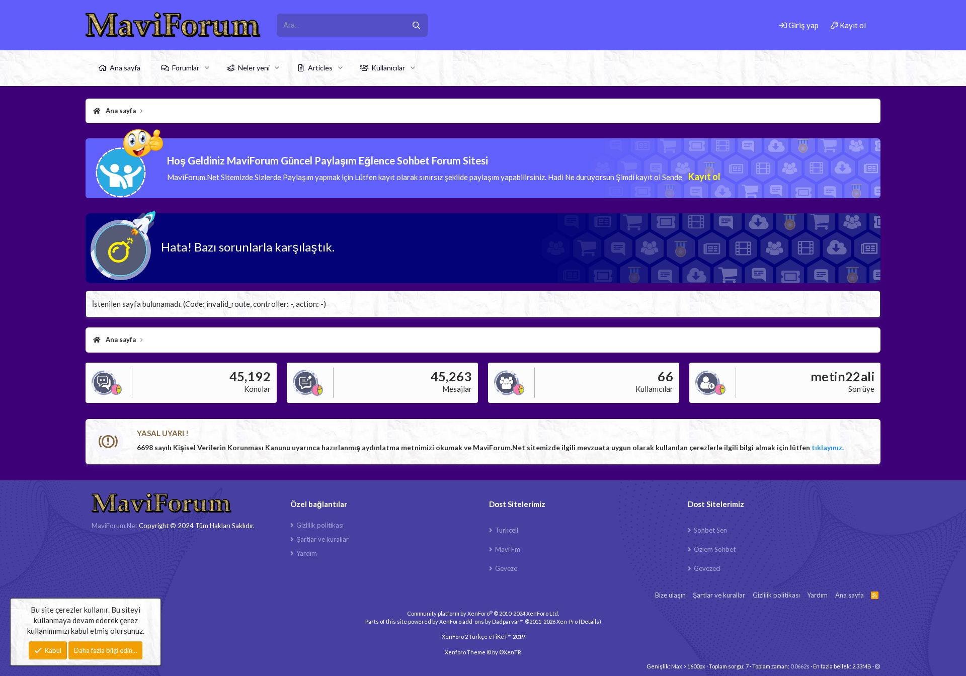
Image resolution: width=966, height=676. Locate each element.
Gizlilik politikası (320, 525)
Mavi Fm (507, 549)
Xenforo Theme (483, 652)
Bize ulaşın (670, 595)
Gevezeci (707, 568)
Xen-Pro (567, 621)
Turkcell (506, 530)
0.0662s (800, 666)
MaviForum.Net (114, 526)
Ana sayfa (125, 67)
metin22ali (842, 376)
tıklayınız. (828, 447)
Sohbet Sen (710, 530)
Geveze (506, 568)
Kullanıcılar (388, 67)
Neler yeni (254, 67)
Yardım (306, 553)
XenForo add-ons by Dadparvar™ (481, 621)
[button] (207, 67)
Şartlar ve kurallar (322, 539)
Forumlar (185, 67)
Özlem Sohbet (715, 549)
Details (590, 621)
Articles (320, 67)
